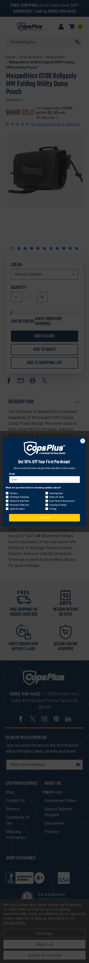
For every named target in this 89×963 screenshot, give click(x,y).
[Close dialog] (82, 441)
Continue (45, 517)
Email (12, 474)
